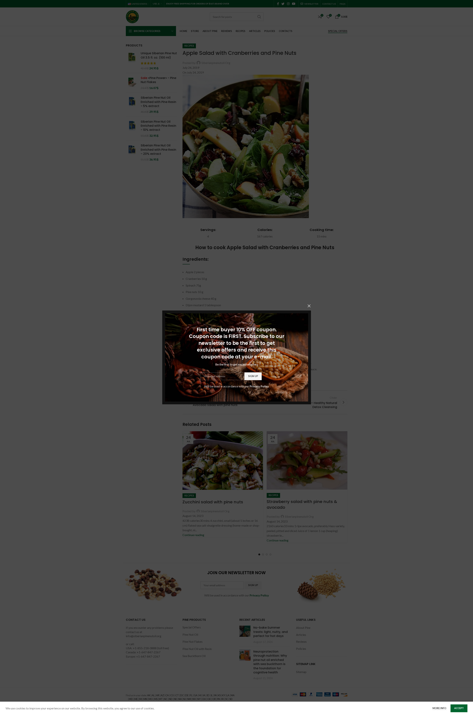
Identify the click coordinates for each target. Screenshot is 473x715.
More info (439, 708)
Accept (459, 708)
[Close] (309, 305)
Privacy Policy (259, 386)
